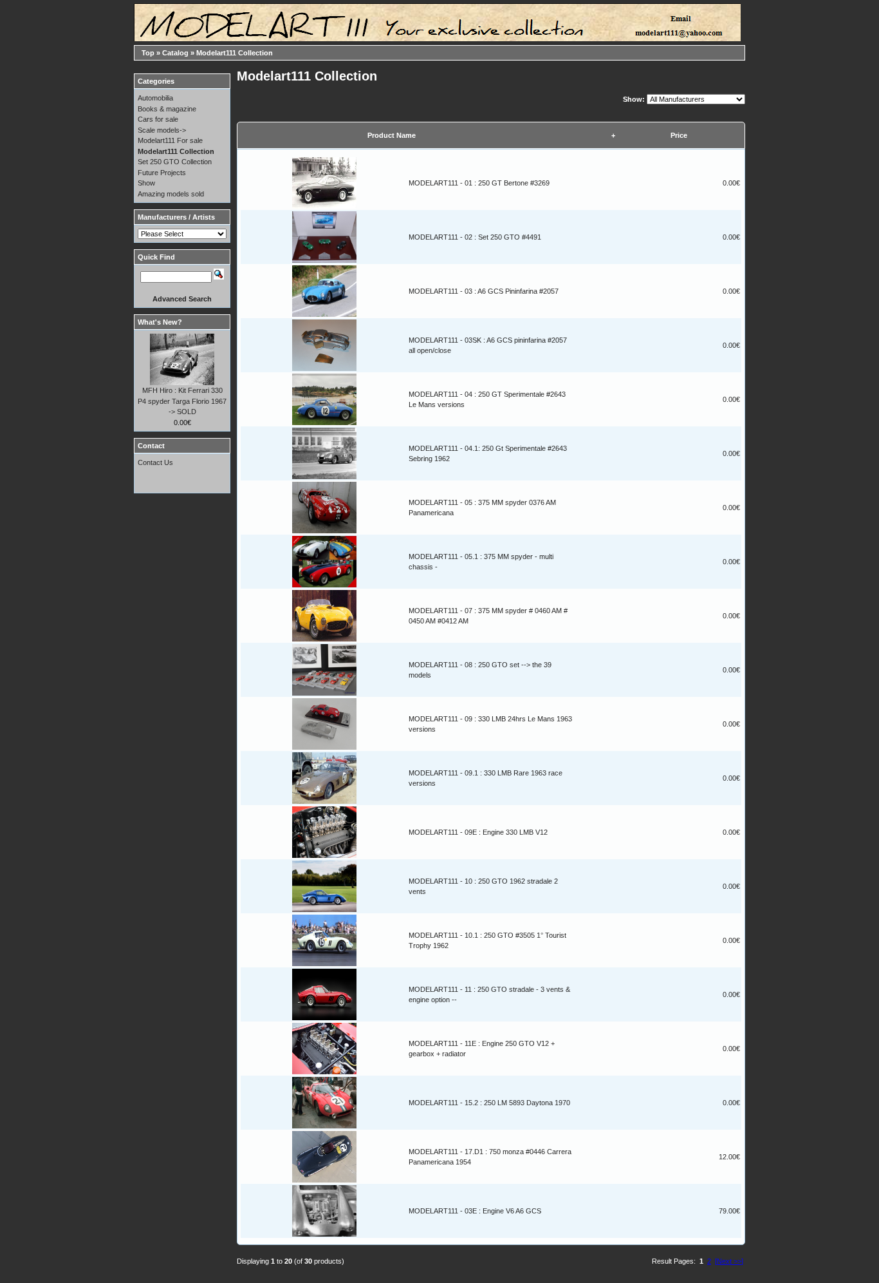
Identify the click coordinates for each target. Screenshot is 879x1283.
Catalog (175, 53)
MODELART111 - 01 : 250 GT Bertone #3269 (479, 183)
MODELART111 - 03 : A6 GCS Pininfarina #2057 (484, 291)
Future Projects (162, 172)
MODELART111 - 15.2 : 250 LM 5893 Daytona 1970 (489, 1103)
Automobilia (155, 98)
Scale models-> (162, 130)
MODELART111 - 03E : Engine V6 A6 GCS (475, 1211)
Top (148, 53)
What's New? (160, 322)
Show (146, 183)
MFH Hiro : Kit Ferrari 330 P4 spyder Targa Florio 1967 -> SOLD (182, 400)
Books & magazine (167, 109)
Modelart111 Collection (234, 53)
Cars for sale (158, 119)
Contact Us (155, 462)
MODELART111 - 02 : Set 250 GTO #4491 (475, 237)
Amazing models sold (171, 194)
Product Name (391, 135)
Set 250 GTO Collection (175, 162)
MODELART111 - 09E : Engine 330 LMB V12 (478, 832)
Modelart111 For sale (170, 140)
